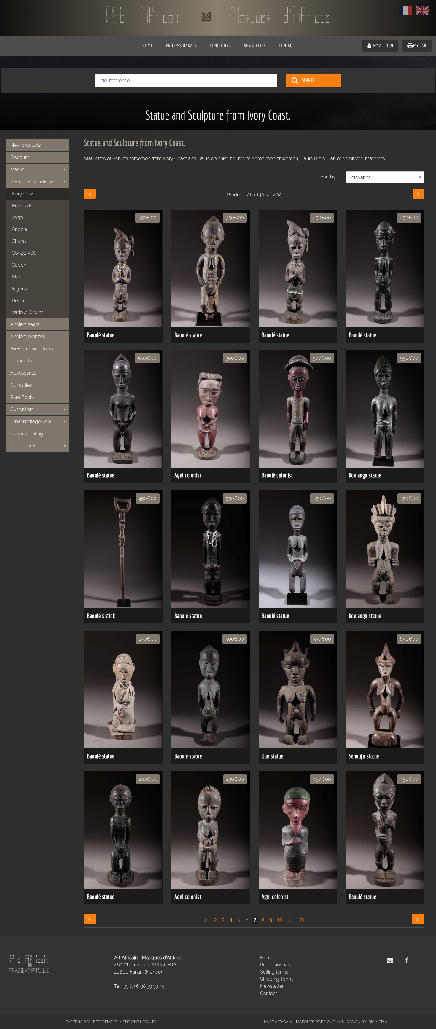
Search (309, 80)
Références (105, 1022)
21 (302, 920)
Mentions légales (138, 1022)
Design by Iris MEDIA (366, 1022)
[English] (422, 10)
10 (279, 920)
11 (290, 920)
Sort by (328, 176)
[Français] (405, 10)
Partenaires (78, 1022)
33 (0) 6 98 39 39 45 (144, 986)
